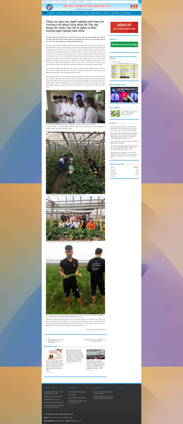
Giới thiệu (51, 13)
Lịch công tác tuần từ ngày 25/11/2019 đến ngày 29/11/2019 (56, 340)
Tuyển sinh (60, 13)
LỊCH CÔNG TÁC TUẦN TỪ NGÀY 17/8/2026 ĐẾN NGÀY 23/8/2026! (129, 112)
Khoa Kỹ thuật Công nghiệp (77, 398)
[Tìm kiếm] (139, 1)
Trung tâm (86, 13)
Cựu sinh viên (115, 13)
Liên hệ (89, 1)
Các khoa (67, 13)
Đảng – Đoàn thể (96, 13)
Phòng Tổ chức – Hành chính (53, 396)
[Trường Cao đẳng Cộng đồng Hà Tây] (91, 7)
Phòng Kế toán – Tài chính (52, 399)
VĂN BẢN (81, 1)
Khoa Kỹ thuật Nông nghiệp (77, 392)
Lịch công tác (73, 1)
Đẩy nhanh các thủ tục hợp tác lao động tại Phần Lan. (94, 340)
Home (45, 13)
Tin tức (58, 1)
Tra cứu (64, 1)
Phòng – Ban (76, 13)
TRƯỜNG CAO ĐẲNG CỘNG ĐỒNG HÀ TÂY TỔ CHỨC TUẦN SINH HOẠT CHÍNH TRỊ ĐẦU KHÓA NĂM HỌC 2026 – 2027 (95, 364)
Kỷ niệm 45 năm (126, 13)
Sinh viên (106, 13)
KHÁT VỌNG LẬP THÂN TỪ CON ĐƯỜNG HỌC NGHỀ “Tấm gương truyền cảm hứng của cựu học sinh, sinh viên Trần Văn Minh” (55, 365)
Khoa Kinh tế (72, 395)
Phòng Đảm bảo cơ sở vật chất (53, 402)
